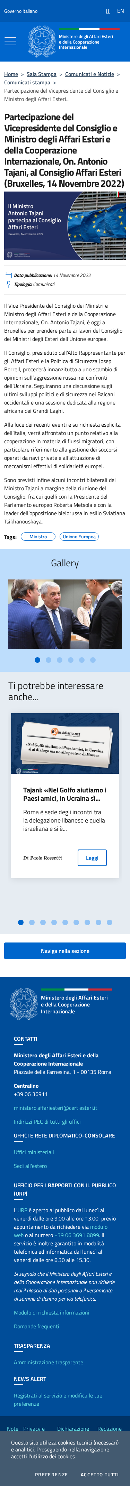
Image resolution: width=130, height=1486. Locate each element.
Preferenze (51, 1474)
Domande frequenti (36, 1326)
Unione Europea (79, 535)
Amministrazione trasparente (48, 1362)
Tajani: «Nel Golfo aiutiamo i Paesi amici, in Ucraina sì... (64, 794)
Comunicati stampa (27, 82)
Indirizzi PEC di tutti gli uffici (47, 1121)
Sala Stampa (42, 74)
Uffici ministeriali (34, 1152)
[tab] (37, 660)
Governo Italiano (20, 11)
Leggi (92, 858)
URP (22, 1210)
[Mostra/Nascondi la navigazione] (10, 41)
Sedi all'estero (30, 1166)
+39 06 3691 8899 (76, 1235)
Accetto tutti (100, 1474)
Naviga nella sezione (65, 951)
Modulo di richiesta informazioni (51, 1312)
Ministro (38, 535)
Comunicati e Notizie (89, 74)
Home (11, 74)
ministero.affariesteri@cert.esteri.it (55, 1108)
